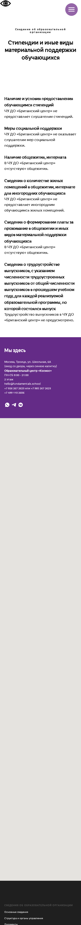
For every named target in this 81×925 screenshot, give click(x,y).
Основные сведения (16, 911)
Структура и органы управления (23, 918)
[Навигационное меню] (71, 9)
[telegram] (14, 404)
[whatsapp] (7, 404)
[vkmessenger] (20, 404)
